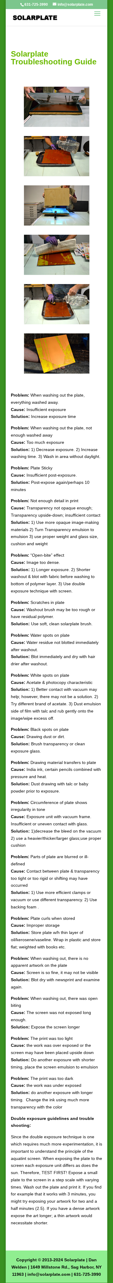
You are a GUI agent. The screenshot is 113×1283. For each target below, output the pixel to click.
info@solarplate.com (48, 1274)
